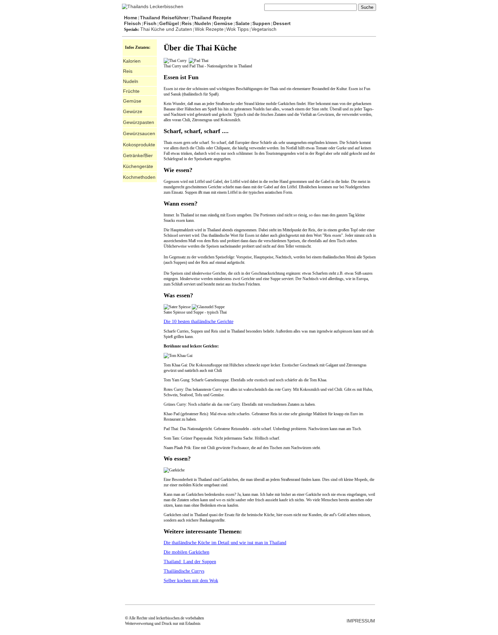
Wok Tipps (237, 29)
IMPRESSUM (361, 620)
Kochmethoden (139, 177)
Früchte (131, 91)
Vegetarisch (263, 29)
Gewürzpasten (138, 122)
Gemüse (132, 101)
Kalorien (132, 61)
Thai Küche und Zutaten (166, 29)
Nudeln (130, 81)
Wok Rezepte (209, 29)
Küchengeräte (138, 166)
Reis (127, 71)
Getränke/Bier (138, 155)
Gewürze (132, 111)
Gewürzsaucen (139, 133)
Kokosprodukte (139, 144)
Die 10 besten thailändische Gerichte (198, 321)
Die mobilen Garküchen (186, 552)
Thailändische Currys (184, 571)
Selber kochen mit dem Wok (191, 580)
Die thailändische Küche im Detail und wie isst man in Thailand (225, 542)
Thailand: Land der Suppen (190, 561)
